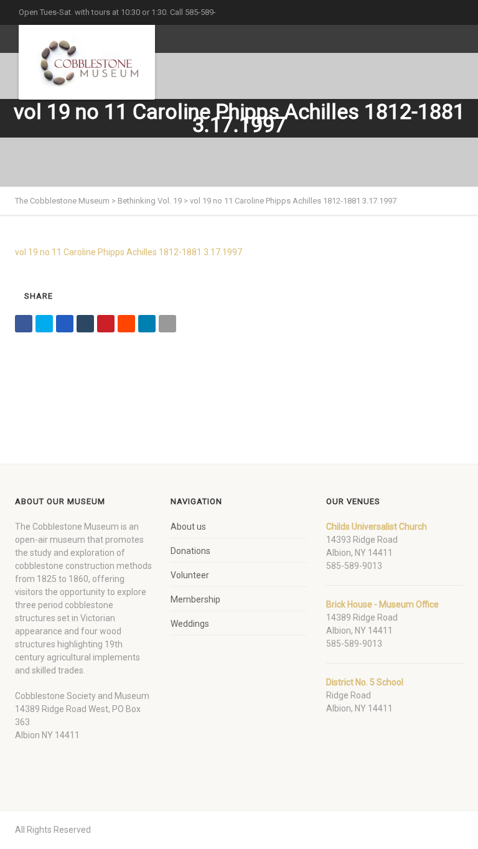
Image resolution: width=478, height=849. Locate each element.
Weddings (190, 624)
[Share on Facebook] (23, 323)
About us (188, 527)
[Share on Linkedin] (147, 323)
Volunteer (190, 575)
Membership (195, 599)
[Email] (167, 323)
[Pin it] (106, 323)
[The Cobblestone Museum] (86, 62)
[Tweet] (44, 323)
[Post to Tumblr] (85, 323)
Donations (190, 551)
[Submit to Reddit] (126, 323)
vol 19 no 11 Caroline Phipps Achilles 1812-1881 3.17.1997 (128, 252)
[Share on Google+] (64, 323)
